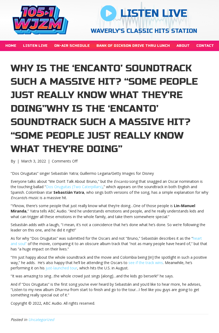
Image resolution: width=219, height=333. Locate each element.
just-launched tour (61, 267)
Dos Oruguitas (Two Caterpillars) (74, 186)
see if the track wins (145, 262)
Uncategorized (41, 319)
